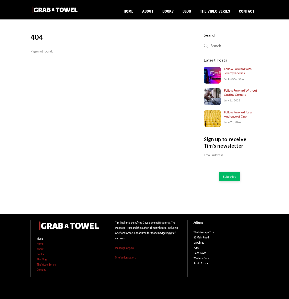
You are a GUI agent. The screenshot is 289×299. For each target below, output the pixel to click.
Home (128, 11)
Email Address (213, 155)
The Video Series (215, 11)
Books (168, 11)
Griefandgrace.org (125, 257)
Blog (186, 11)
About (148, 11)
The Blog (42, 259)
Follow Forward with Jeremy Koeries (238, 71)
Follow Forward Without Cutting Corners (240, 92)
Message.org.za (124, 248)
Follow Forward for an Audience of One (238, 114)
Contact (246, 11)
